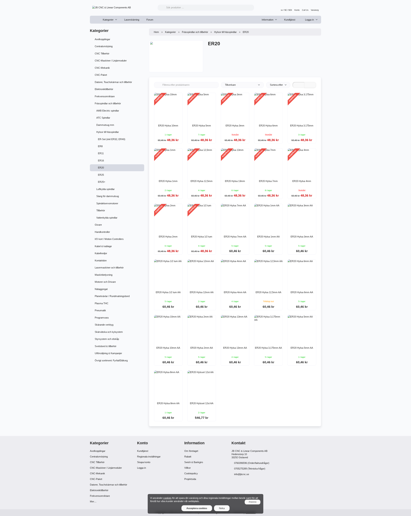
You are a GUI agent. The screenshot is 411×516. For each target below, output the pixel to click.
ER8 (100, 146)
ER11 (101, 153)
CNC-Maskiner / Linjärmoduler (111, 60)
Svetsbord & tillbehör (105, 346)
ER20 (101, 167)
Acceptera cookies (196, 508)
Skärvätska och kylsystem (109, 332)
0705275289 (240, 468)
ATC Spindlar (103, 117)
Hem (156, 32)
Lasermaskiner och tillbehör (109, 267)
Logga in (309, 19)
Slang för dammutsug (107, 196)
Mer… (93, 501)
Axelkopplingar (102, 39)
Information (267, 19)
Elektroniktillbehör (104, 89)
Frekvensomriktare (105, 96)
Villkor (187, 467)
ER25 (101, 174)
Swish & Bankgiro (193, 462)
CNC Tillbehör (102, 53)
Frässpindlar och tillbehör (108, 103)
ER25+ (101, 182)
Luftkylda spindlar (105, 189)
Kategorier (108, 19)
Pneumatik (100, 310)
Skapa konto (143, 462)
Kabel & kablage (103, 246)
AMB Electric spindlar (107, 110)
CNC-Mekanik (102, 67)
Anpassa (252, 502)
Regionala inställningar (149, 456)
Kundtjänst (289, 19)
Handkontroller (102, 232)
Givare (98, 224)
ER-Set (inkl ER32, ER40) (111, 139)
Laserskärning (131, 19)
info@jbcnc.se (241, 474)
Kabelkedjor (101, 253)
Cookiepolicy (191, 473)
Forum (149, 19)
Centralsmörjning (104, 46)
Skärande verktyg (104, 324)
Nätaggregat (101, 289)
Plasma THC (101, 303)
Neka (222, 508)
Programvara (102, 317)
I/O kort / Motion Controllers (109, 239)
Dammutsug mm (105, 125)
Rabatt (187, 456)
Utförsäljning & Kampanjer (108, 353)
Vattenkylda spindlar (106, 217)
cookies (167, 498)
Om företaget (191, 451)
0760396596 (240, 463)
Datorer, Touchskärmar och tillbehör (113, 82)
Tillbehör (100, 210)
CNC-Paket (101, 74)
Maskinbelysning (103, 274)
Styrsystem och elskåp (107, 339)
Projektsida (190, 479)
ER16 (101, 160)
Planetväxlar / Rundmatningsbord (112, 296)
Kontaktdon (101, 260)
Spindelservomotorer (107, 203)
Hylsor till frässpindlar (107, 132)
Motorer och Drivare (105, 281)
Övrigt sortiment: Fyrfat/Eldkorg (111, 360)
